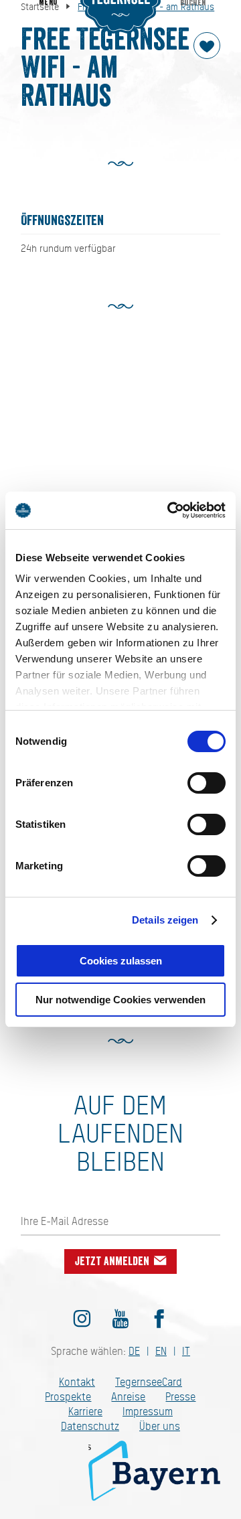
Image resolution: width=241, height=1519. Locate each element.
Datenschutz (90, 1426)
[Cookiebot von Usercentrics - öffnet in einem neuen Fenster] (170, 510)
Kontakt (77, 1382)
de (134, 1351)
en (161, 1351)
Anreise (128, 1396)
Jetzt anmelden (113, 1261)
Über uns (159, 1426)
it (186, 1351)
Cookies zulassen (121, 960)
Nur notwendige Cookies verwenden (120, 999)
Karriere (85, 1411)
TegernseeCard (148, 1382)
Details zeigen (165, 920)
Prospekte (68, 1396)
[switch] (206, 783)
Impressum (148, 1411)
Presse (180, 1396)
